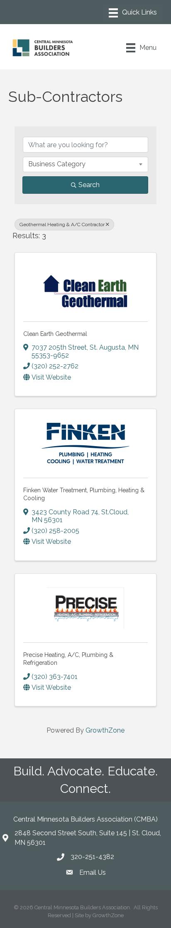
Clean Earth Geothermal (55, 334)
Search (89, 185)
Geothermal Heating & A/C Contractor (62, 224)
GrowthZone (105, 730)
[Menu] (133, 13)
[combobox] (85, 164)
